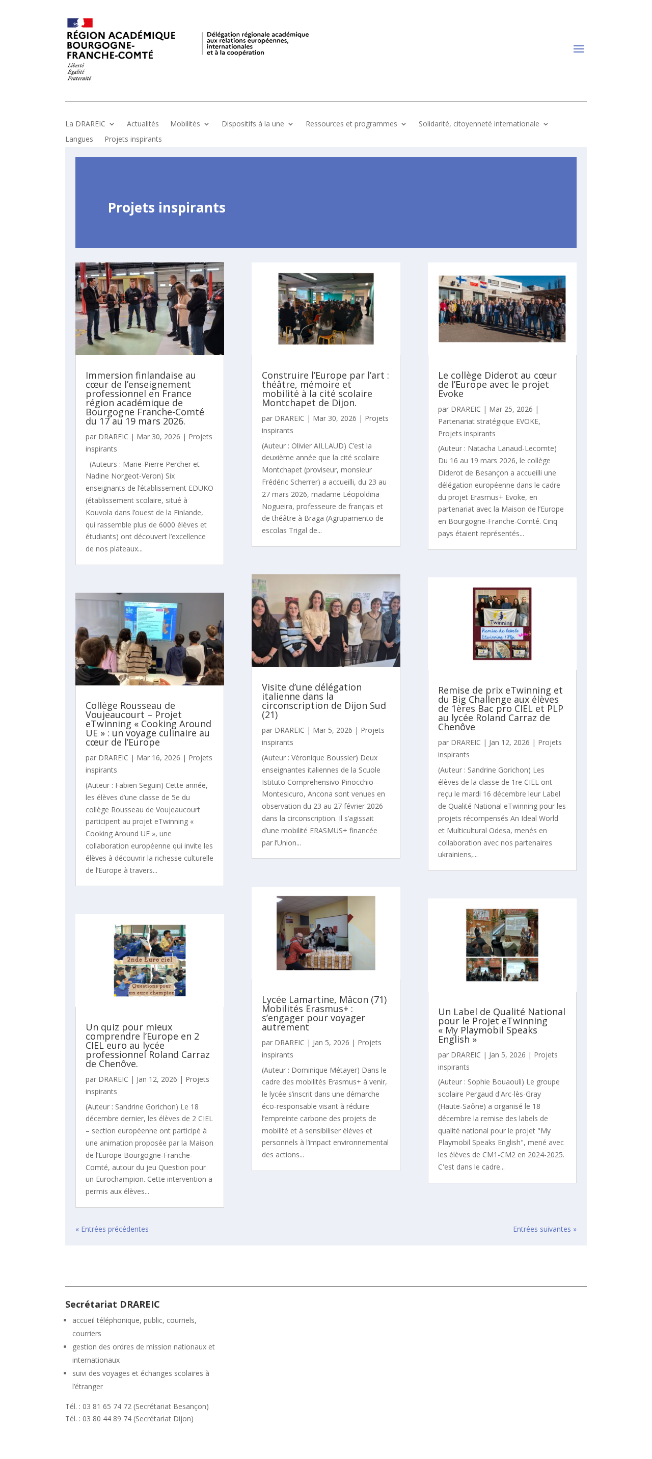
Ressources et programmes (351, 124)
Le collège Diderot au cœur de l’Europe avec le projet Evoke (497, 384)
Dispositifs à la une (253, 124)
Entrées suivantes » (545, 1229)
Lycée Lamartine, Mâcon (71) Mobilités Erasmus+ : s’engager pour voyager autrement (324, 1013)
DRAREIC (113, 436)
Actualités (143, 124)
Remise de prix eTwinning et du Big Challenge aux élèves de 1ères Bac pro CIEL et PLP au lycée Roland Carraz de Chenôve (500, 708)
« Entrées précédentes (112, 1229)
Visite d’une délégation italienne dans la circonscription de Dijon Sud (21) (324, 701)
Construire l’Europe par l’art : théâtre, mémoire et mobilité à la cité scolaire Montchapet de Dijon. (325, 389)
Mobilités (185, 124)
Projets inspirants (133, 140)
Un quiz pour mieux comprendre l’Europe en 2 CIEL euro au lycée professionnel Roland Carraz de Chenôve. (148, 1045)
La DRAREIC (85, 124)
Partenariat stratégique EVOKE (488, 421)
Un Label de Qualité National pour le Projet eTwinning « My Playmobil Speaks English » (501, 1025)
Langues (79, 140)
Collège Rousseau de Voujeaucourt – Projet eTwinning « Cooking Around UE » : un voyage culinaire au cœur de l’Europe (148, 723)
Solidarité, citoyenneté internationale (479, 124)
